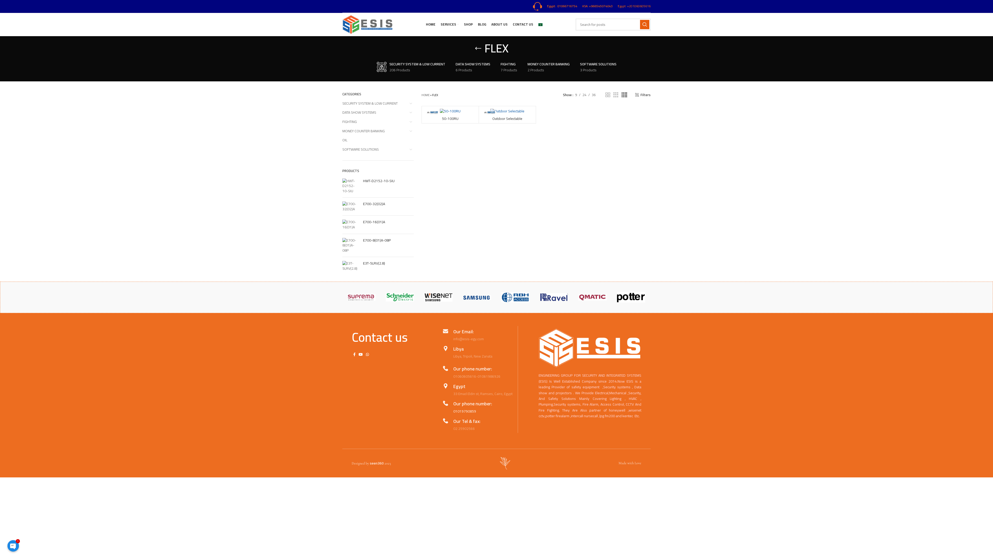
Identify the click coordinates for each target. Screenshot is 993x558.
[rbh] (515, 297)
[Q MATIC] (592, 297)
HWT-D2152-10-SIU (379, 181)
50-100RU (450, 118)
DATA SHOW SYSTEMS (359, 112)
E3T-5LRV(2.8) (374, 263)
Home (426, 95)
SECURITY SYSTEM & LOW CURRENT (370, 103)
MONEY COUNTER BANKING (363, 131)
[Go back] (478, 48)
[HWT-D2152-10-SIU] (350, 186)
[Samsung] (477, 297)
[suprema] (361, 297)
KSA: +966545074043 (597, 6)
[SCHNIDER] (400, 297)
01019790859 (464, 411)
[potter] (631, 297)
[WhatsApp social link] (367, 354)
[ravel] (554, 297)
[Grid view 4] (624, 95)
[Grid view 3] (615, 95)
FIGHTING (349, 121)
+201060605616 (639, 6)
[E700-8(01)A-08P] (350, 245)
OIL (344, 140)
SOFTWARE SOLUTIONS (360, 149)
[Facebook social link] (354, 354)
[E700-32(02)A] (350, 207)
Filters (646, 95)
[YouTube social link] (360, 354)
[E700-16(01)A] (350, 225)
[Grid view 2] (607, 95)
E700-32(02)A (374, 204)
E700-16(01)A (374, 222)
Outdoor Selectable (507, 118)
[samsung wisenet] (438, 297)
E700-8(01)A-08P (377, 240)
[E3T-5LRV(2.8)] (350, 266)
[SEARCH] (644, 24)
